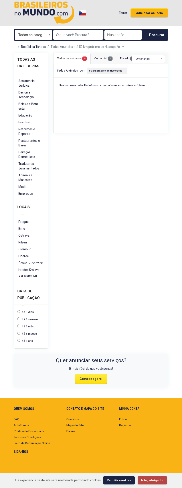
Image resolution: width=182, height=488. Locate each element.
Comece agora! (91, 379)
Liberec (23, 256)
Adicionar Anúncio (149, 13)
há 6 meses (29, 333)
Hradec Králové (29, 270)
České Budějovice (30, 263)
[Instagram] (16, 465)
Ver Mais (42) (27, 275)
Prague (23, 222)
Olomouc (24, 249)
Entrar (123, 419)
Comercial (102, 58)
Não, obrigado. (152, 480)
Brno (21, 228)
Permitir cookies (119, 480)
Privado (126, 58)
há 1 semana (30, 319)
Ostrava (24, 235)
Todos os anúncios (71, 58)
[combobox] (33, 35)
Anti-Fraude (21, 425)
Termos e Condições (27, 437)
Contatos (72, 419)
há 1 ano (27, 340)
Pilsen (22, 242)
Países (70, 431)
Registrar (125, 425)
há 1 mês (28, 326)
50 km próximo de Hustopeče (105, 70)
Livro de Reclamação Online (32, 443)
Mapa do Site (75, 425)
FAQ (16, 419)
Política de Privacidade (29, 431)
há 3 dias (28, 312)
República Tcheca (33, 47)
